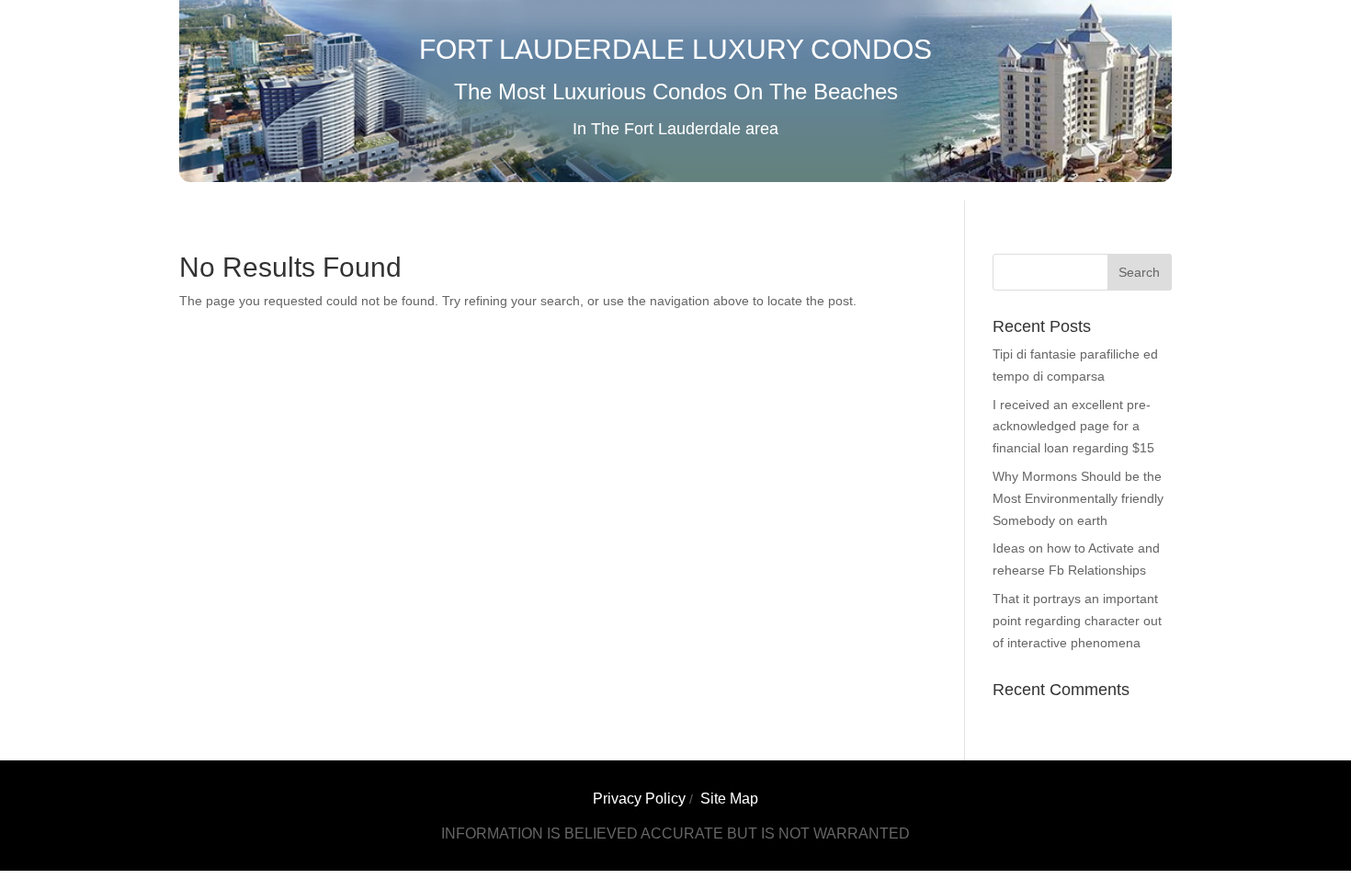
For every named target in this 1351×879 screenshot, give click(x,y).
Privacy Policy (639, 798)
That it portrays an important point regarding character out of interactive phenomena (1077, 620)
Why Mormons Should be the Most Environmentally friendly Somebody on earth (1078, 498)
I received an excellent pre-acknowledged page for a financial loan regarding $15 (1073, 426)
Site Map (729, 798)
